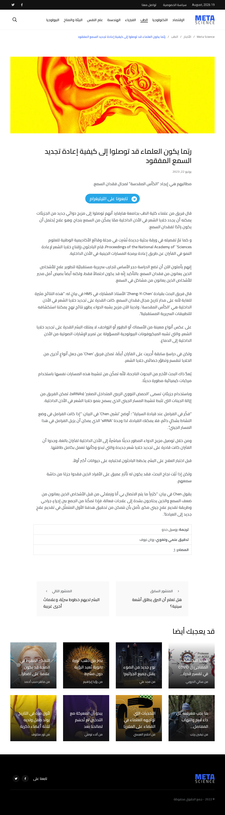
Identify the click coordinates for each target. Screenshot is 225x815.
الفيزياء (130, 19)
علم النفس (95, 19)
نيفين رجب (196, 734)
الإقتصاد (178, 19)
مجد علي (145, 682)
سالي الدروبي (194, 682)
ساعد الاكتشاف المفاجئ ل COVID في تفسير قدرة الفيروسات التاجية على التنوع (193, 673)
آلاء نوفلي (91, 734)
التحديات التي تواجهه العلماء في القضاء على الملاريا (139, 720)
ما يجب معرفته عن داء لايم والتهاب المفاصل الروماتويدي (192, 723)
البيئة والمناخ (73, 19)
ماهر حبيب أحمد (34, 682)
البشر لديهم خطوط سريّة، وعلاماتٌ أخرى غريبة (71, 603)
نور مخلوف (38, 734)
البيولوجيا (52, 19)
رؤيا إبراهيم (90, 682)
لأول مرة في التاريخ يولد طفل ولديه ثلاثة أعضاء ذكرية (34, 720)
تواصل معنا (149, 5)
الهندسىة (114, 19)
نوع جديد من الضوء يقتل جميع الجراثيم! (139, 670)
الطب (144, 19)
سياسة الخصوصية (175, 5)
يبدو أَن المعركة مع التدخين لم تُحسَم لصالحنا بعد (86, 720)
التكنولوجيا (160, 19)
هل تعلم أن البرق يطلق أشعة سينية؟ (157, 603)
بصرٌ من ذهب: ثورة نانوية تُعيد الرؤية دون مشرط (87, 667)
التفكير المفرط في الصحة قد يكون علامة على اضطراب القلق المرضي (34, 670)
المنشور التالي (62, 591)
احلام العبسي (142, 734)
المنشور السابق (161, 591)
